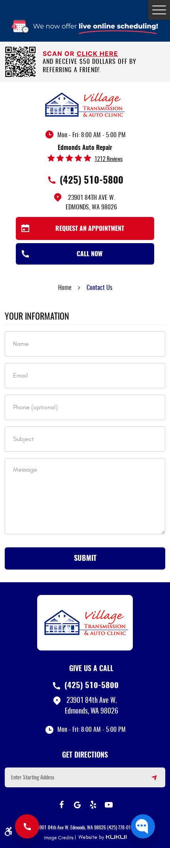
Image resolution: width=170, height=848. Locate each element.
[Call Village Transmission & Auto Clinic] (27, 826)
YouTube (109, 805)
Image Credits (59, 837)
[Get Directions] (149, 781)
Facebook (61, 805)
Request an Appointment (89, 229)
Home (65, 288)
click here (97, 54)
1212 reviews (108, 159)
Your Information (37, 317)
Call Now (89, 254)
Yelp (93, 805)
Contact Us (99, 288)
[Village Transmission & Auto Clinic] (85, 104)
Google (77, 805)
